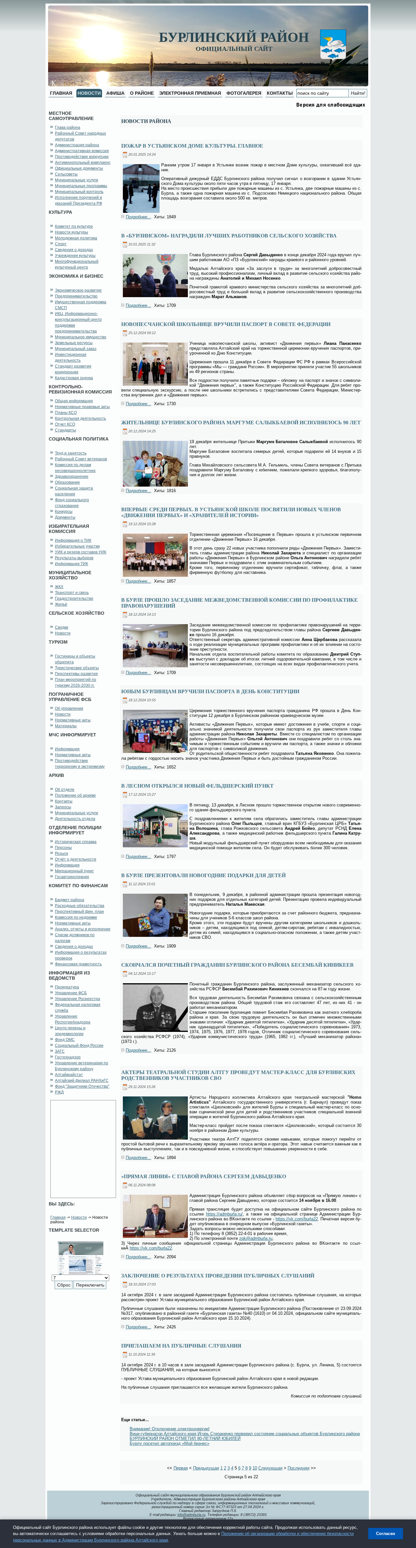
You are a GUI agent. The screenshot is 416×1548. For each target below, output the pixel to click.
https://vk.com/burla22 (297, 1218)
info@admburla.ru (191, 1515)
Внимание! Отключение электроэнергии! (170, 1428)
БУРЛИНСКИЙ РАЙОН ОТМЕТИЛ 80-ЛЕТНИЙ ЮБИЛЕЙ (185, 1438)
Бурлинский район (234, 37)
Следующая (270, 1468)
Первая (181, 1468)
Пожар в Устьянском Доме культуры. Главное (192, 146)
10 (255, 1468)
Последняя (298, 1468)
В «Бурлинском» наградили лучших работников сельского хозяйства (229, 235)
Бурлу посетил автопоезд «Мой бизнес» (169, 1443)
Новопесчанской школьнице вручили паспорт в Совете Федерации (226, 324)
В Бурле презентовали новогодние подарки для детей (203, 875)
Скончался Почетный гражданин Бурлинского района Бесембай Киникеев (237, 965)
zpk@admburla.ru (255, 1238)
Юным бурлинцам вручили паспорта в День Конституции (210, 691)
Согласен (385, 1533)
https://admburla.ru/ (224, 1214)
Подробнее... (138, 216)
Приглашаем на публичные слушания (181, 1345)
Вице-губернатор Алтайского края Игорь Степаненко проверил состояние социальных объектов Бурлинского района (245, 1433)
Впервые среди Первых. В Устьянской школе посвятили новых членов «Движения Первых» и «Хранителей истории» (231, 512)
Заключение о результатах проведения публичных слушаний (217, 1275)
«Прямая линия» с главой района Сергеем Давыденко (203, 1176)
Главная (58, 1217)
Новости (79, 1217)
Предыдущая (206, 1468)
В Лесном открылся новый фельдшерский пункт (197, 786)
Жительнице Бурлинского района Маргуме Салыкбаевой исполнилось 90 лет (241, 422)
